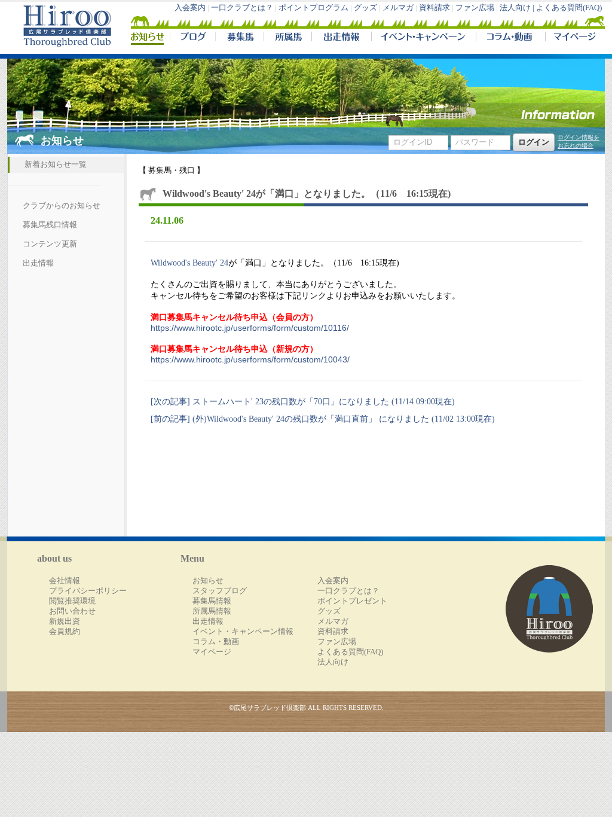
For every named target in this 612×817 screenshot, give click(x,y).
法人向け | (518, 8)
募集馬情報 (211, 601)
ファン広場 (474, 8)
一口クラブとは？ (242, 8)
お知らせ (208, 581)
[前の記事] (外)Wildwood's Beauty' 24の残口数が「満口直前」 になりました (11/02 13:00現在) (323, 418)
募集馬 (239, 38)
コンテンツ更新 (50, 244)
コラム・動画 (511, 38)
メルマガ (398, 8)
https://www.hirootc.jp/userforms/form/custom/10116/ (250, 328)
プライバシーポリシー (88, 591)
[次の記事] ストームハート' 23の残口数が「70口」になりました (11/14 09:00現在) (303, 401)
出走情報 (341, 38)
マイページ (572, 38)
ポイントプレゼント (352, 601)
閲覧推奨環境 (72, 601)
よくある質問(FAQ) (569, 8)
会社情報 (64, 581)
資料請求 (434, 8)
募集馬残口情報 (50, 225)
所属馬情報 (211, 611)
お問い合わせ (72, 611)
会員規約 (64, 631)
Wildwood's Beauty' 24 (189, 262)
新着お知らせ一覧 (56, 164)
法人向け (332, 662)
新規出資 (64, 621)
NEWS (148, 38)
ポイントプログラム (313, 8)
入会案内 (190, 8)
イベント (423, 38)
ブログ (192, 38)
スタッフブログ (219, 591)
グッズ (365, 8)
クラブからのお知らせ (61, 206)
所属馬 (287, 38)
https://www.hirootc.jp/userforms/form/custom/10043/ (250, 359)
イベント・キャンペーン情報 (242, 631)
